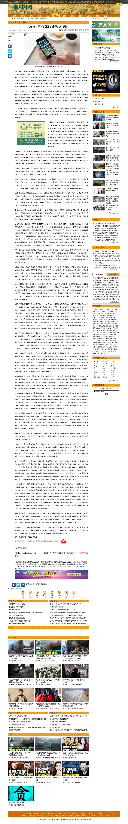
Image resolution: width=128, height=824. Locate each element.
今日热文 (12, 637)
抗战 (107, 347)
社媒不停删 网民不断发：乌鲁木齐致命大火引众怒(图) (68, 612)
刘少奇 (105, 349)
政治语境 (24, 782)
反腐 (102, 326)
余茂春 (59, 758)
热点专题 (97, 95)
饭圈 (77, 661)
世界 (72, 16)
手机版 (61, 30)
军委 (28, 684)
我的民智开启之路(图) (57, 607)
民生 (111, 345)
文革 (101, 353)
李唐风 (113, 368)
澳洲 (98, 347)
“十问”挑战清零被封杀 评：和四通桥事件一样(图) (66, 615)
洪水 (104, 315)
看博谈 (17, 22)
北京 (94, 334)
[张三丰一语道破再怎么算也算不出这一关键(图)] (99, 139)
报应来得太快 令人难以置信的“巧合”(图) (105, 223)
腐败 (99, 326)
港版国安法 (113, 315)
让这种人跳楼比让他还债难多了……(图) (63, 609)
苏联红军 (48, 684)
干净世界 (31, 815)
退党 (114, 317)
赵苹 (112, 370)
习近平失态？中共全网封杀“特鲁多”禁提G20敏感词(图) (68, 623)
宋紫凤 (96, 361)
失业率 (43, 782)
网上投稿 (28, 813)
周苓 (95, 368)
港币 (116, 330)
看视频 (64, 815)
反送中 (113, 324)
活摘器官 (100, 313)
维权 (106, 336)
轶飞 (95, 366)
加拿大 (108, 328)
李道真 (105, 363)
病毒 (94, 311)
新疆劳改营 (113, 340)
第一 (15, 708)
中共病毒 (47, 758)
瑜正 (95, 375)
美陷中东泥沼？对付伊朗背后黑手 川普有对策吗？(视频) (27, 727)
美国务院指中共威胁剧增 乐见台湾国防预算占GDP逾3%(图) (113, 183)
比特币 (100, 330)
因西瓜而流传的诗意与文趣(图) (102, 48)
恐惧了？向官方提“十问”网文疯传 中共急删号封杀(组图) (68, 621)
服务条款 (59, 813)
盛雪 (104, 370)
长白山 (94, 340)
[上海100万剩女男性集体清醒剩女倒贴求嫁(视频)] (75, 738)
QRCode (29, 584)
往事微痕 (100, 317)
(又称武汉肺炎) (102, 309)
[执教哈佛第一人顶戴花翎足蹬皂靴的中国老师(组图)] (21, 688)
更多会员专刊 (114, 61)
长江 (98, 315)
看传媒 (77, 815)
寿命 (98, 353)
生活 (89, 16)
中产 (107, 332)
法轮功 (94, 338)
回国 (102, 345)
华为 (97, 326)
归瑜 (112, 363)
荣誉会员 (77, 562)
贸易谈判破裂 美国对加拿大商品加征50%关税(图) (112, 125)
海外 (114, 345)
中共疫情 (53, 758)
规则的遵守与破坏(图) (16, 615)
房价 (104, 334)
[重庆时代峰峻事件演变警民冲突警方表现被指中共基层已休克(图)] (75, 641)
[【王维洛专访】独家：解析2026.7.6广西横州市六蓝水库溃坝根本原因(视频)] (48, 641)
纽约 (64, 16)
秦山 (95, 372)
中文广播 (48, 708)
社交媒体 (98, 328)
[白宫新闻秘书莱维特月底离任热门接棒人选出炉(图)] (99, 115)
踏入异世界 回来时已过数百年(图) (103, 55)
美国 (39, 16)
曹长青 (105, 377)
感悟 (105, 351)
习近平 (70, 684)
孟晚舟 (94, 321)
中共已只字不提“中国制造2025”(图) (104, 240)
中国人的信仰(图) (14, 609)
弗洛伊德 (95, 319)
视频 (105, 16)
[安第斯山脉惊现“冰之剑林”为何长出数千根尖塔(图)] (75, 688)
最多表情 (113, 274)
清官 (15, 805)
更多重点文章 (114, 213)
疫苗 (101, 315)
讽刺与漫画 (34, 18)
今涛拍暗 (106, 361)
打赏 (69, 30)
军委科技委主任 (22, 684)
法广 (94, 328)
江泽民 (94, 324)
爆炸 (21, 661)
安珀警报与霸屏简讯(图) (17, 618)
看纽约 (71, 815)
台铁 (104, 313)
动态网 (100, 815)
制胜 (66, 782)
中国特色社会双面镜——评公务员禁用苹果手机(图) (26, 612)
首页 (14, 16)
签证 (99, 345)
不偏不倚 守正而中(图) (16, 607)
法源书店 (49, 815)
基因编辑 (98, 336)
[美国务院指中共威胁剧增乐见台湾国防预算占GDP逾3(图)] (99, 180)
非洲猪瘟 (110, 334)
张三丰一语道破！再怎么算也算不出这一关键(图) (113, 142)
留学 (116, 342)
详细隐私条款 (110, 2)
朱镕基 (22, 805)
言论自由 (95, 342)
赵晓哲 (32, 684)
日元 (114, 330)
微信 (9, 38)
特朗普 (111, 309)
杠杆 (94, 330)
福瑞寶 (84, 815)
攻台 (73, 782)
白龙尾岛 (99, 340)
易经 (94, 351)
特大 (80, 30)
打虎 (105, 326)
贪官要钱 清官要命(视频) (17, 724)
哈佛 (12, 708)
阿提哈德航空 (42, 708)
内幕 (106, 324)
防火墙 (103, 336)
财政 (101, 332)
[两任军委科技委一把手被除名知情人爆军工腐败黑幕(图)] (21, 665)
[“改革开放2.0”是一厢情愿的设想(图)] (99, 148)
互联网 (10, 36)
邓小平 (98, 349)
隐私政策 (67, 813)
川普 (108, 309)
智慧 (102, 351)
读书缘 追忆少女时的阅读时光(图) (103, 59)
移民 (109, 342)
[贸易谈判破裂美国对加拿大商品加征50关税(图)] (99, 123)
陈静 (104, 368)
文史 (80, 16)
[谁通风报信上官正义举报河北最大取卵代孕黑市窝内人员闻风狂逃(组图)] (99, 197)
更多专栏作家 (114, 380)
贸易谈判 (112, 321)
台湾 (114, 332)
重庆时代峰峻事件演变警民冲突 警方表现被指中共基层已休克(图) (113, 158)
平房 (18, 661)
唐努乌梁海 (113, 338)
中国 (18, 708)
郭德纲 (13, 782)
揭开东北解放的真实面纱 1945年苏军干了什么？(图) (113, 207)
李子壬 (113, 375)
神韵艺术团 (40, 815)
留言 (72, 30)
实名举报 (79, 684)
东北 (39, 684)
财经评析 (43, 18)
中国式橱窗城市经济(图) (17, 623)
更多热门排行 (114, 269)
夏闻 (112, 366)
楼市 (98, 332)
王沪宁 (117, 321)
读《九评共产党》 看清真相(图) (19, 721)
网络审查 (99, 338)
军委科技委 (14, 684)
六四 (115, 311)
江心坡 (104, 340)
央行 (114, 328)
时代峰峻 (73, 661)
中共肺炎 (95, 309)
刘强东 (97, 334)
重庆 (66, 661)
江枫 (104, 375)
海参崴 (110, 332)
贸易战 (103, 311)
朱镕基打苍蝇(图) (14, 730)
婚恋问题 (73, 758)
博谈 (56, 16)
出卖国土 (95, 313)
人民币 (107, 330)
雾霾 (94, 336)
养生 (104, 353)
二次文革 (18, 782)
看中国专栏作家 (99, 358)
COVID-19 (41, 758)
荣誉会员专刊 (99, 44)
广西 (39, 661)
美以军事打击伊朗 (99, 98)
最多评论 (99, 274)
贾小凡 (96, 363)
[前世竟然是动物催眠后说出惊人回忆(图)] (99, 172)
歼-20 (69, 782)
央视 (104, 342)
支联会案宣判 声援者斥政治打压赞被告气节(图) (113, 134)
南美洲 (74, 708)
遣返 (97, 345)
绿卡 (108, 345)
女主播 (100, 342)
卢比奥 (115, 309)
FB (102, 328)
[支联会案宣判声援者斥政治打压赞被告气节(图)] (99, 131)
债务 (117, 328)
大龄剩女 (67, 758)
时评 (13, 18)
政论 (22, 18)
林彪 (102, 349)
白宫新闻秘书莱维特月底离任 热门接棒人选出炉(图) (113, 117)
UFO (99, 319)
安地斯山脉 (68, 708)
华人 (106, 342)
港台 (47, 16)
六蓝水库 (46, 661)
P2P (118, 334)
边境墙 (101, 321)
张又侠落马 (96, 101)
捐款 (43, 813)
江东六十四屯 (105, 338)
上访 (114, 336)
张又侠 (111, 311)
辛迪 (112, 377)
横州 (42, 661)
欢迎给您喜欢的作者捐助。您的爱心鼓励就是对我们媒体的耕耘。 (37, 541)
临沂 (15, 661)
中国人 (74, 684)
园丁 (95, 370)
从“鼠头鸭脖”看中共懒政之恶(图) (19, 621)
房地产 (94, 332)
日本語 (100, 813)
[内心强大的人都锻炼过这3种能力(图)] (99, 188)
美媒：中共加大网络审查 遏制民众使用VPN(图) (65, 604)
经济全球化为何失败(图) (17, 604)
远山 (104, 366)
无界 (106, 815)
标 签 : (11, 34)
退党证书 (92, 815)
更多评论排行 (114, 301)
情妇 (94, 326)
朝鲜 (104, 328)
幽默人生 (98, 351)
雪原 (81, 708)
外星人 (94, 353)
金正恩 (106, 319)
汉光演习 (95, 317)
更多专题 (115, 107)
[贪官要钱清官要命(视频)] (21, 787)
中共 (69, 661)
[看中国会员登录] (106, 24)
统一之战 (77, 782)
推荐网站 (23, 815)
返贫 (39, 782)
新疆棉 (113, 313)
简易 (112, 361)
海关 (94, 345)
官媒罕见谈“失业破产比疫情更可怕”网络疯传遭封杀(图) (68, 618)
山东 (12, 661)
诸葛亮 (115, 349)
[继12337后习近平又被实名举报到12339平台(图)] (75, 665)
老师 (21, 708)
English (74, 813)
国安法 (94, 315)
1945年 (43, 684)
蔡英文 (117, 332)
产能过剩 (48, 782)
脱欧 (111, 328)
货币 (104, 330)
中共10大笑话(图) (98, 263)
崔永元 (98, 324)
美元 (97, 330)
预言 (111, 351)
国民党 (110, 317)
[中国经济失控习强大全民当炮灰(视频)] (48, 762)
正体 (65, 30)
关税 (98, 321)
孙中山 (110, 347)
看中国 (23, 8)
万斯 (105, 321)
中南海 (103, 324)
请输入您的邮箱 (106, 389)
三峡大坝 (108, 313)
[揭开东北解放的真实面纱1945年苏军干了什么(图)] (48, 665)
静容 (104, 372)
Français (83, 813)
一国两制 (116, 326)
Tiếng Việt (92, 813)
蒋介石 (115, 347)
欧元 (111, 330)
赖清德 (114, 319)
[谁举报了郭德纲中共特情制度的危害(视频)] (21, 762)
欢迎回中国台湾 (56, 708)
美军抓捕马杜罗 (98, 104)
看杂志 (57, 815)
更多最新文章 (114, 242)
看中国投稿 (23, 548)
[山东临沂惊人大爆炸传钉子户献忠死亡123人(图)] (21, 641)
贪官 (12, 805)
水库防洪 (52, 661)
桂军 (104, 347)
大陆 (23, 16)
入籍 (105, 345)
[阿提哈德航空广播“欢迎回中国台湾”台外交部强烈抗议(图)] (48, 688)
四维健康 (97, 377)
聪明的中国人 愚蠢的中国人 (18, 716)
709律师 (110, 336)
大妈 (101, 334)
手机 (108, 351)
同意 (119, 4)
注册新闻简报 (99, 385)
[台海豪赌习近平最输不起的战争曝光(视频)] (75, 762)
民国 (101, 347)
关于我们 (50, 813)
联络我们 (37, 813)
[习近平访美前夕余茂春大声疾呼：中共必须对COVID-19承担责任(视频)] (48, 738)
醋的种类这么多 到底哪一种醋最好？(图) (105, 233)
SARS (108, 340)
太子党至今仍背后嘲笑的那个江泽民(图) (105, 265)
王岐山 (110, 319)
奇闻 (97, 16)
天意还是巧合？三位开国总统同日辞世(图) (106, 50)
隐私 (9, 40)
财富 (104, 332)
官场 (31, 16)
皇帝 (112, 349)
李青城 (113, 372)
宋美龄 (94, 349)
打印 (76, 30)
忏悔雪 (78, 708)
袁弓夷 (107, 315)
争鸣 (18, 18)
